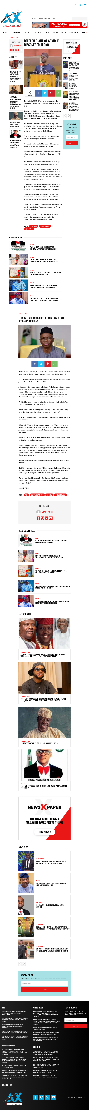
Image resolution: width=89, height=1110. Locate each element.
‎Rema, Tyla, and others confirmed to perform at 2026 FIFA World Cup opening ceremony (46, 1059)
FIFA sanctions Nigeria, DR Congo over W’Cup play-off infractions (45, 1076)
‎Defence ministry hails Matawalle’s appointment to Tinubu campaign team (44, 261)
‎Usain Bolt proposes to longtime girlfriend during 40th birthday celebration (14, 1077)
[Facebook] (76, 4)
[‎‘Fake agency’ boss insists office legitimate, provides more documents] (16, 134)
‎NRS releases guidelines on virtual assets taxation (73, 86)
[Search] (85, 18)
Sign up (71, 143)
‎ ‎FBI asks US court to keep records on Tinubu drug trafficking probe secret (44, 299)
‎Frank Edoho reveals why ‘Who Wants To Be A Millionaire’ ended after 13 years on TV (74, 66)
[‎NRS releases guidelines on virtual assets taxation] (65, 85)
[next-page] (69, 116)
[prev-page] (65, 116)
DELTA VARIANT (45, 226)
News (17, 37)
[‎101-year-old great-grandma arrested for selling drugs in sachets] (18, 272)
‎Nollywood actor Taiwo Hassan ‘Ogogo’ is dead (15, 124)
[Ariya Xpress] (12, 45)
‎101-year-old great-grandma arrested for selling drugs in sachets (45, 273)
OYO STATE (29, 229)
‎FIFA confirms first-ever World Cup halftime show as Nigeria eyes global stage (46, 1065)
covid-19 (34, 226)
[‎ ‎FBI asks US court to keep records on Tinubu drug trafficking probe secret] (18, 298)
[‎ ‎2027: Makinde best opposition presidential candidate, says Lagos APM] (65, 76)
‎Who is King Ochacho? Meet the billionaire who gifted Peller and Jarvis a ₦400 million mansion (74, 107)
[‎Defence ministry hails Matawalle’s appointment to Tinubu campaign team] (18, 260)
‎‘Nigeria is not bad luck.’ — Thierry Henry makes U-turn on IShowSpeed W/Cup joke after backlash (46, 1052)
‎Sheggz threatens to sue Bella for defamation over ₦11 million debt (15, 1071)
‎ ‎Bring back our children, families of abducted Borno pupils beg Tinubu (43, 286)
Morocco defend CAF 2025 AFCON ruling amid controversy (45, 1071)
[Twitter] (17, 50)
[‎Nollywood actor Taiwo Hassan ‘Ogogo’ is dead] (16, 116)
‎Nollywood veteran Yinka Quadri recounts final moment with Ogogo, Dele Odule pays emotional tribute (15, 76)
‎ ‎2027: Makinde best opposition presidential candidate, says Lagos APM (73, 77)
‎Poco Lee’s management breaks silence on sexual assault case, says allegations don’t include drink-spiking (15, 102)
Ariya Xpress (17, 46)
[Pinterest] (51, 93)
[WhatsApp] (58, 93)
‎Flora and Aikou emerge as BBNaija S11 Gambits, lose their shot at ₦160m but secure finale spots (74, 95)
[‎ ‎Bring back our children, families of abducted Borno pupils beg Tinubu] (18, 285)
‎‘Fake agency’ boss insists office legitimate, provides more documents (15, 144)
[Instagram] (80, 4)
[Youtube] (85, 4)
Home (11, 37)
